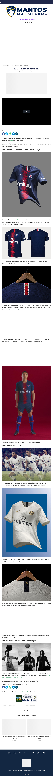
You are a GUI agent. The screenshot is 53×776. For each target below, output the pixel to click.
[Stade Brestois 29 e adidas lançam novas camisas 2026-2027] (39, 726)
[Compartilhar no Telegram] (13, 133)
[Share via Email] (27, 710)
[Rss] (31, 22)
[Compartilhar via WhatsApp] (10, 133)
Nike (11, 140)
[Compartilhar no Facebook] (3, 133)
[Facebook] (19, 22)
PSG (23, 705)
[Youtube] (25, 22)
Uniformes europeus (30, 705)
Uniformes (12, 65)
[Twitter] (21, 22)
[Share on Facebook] (24, 710)
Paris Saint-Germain (20, 220)
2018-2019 (4, 705)
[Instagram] (23, 22)
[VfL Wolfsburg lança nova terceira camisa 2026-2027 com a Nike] (14, 726)
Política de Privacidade (40, 770)
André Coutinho (23, 71)
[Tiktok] (33, 22)
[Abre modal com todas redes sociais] (16, 133)
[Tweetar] (6, 133)
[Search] (52, 2)
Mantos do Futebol (5, 65)
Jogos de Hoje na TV (23, 691)
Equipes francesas (12, 705)
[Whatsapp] (27, 22)
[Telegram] (29, 22)
